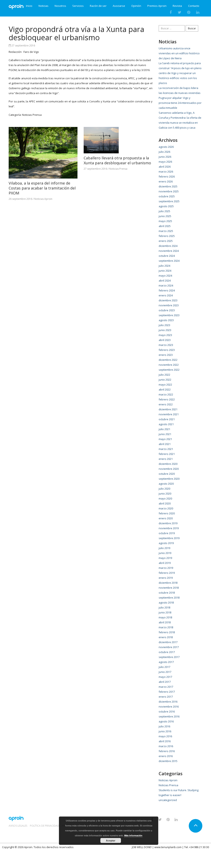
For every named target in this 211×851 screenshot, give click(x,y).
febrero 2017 (167, 692)
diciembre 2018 (168, 583)
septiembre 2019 (169, 538)
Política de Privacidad (44, 825)
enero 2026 (166, 181)
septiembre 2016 (169, 716)
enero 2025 (166, 241)
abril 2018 (165, 622)
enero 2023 (166, 355)
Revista (177, 6)
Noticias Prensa (32, 115)
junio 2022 (165, 379)
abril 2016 (165, 741)
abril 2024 (165, 280)
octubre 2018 (167, 592)
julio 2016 (164, 726)
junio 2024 (165, 270)
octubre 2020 (167, 474)
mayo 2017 (165, 677)
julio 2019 (164, 548)
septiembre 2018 (169, 597)
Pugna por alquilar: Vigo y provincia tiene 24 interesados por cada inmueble (180, 103)
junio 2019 (165, 553)
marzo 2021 (166, 449)
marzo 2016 (166, 746)
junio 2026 (165, 157)
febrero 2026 (167, 176)
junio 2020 (165, 493)
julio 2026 (164, 152)
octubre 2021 (167, 419)
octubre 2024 (167, 256)
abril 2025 (165, 226)
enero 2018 (166, 637)
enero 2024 (166, 295)
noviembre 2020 (169, 469)
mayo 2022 (165, 384)
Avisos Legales (18, 825)
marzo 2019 (166, 568)
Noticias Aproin (43, 199)
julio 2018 (164, 607)
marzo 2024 (166, 285)
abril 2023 (165, 340)
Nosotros (60, 6)
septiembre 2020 (169, 479)
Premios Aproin (156, 6)
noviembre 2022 (169, 365)
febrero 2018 (167, 632)
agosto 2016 (166, 721)
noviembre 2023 (169, 305)
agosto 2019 (166, 543)
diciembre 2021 (168, 409)
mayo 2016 (165, 736)
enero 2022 (166, 404)
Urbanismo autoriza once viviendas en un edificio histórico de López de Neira (179, 53)
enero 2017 (166, 696)
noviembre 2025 (169, 191)
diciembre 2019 (168, 523)
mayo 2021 (165, 439)
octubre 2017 (167, 652)
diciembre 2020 (168, 464)
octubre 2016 (167, 711)
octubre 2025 (167, 196)
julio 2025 (164, 211)
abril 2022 (165, 389)
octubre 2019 (167, 533)
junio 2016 (165, 731)
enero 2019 (166, 578)
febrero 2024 (167, 290)
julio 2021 (164, 429)
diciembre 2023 (168, 300)
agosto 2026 (166, 147)
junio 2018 (165, 612)
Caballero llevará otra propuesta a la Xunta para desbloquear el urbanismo (117, 160)
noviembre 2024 (169, 251)
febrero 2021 (167, 454)
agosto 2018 (166, 602)
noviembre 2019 (169, 528)
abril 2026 (165, 166)
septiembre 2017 (169, 657)
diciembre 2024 (168, 246)
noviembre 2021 (169, 414)
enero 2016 (166, 756)
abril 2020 (165, 503)
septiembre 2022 (169, 370)
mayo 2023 (165, 335)
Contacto (193, 6)
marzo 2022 (166, 394)
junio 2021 (165, 434)
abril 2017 (165, 682)
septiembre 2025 (169, 201)
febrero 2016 (167, 751)
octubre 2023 (167, 310)
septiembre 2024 (169, 261)
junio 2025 (165, 216)
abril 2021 (165, 444)
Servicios (78, 6)
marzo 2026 (166, 171)
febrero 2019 (167, 573)
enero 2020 (166, 518)
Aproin (28, 847)
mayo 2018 (165, 617)
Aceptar (110, 840)
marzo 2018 (166, 627)
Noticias (43, 6)
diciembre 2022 (168, 360)
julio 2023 (164, 325)
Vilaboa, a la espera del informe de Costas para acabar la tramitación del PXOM (42, 188)
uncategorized (168, 800)
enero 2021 (166, 459)
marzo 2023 (166, 345)
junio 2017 (165, 672)
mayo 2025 (165, 221)
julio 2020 (164, 488)
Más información (133, 835)
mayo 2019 (165, 558)
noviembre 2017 (169, 647)
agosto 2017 (166, 662)
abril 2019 (165, 563)
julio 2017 (164, 667)
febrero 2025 (167, 236)
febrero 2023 (167, 350)
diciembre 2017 (168, 642)
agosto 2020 (166, 483)
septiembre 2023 (169, 315)
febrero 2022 (167, 399)
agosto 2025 (166, 206)
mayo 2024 (165, 275)
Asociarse (119, 6)
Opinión (136, 6)
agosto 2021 (166, 424)
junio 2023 (165, 330)
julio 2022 (164, 374)
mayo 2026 (165, 161)
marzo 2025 (166, 231)
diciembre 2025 (168, 186)
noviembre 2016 (169, 706)
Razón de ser (98, 6)
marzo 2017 (166, 687)
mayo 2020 (165, 498)
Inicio (29, 6)
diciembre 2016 (168, 701)
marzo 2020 (166, 508)
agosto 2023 (166, 320)
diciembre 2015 (168, 761)
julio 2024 (164, 265)
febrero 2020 (167, 513)
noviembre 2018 (169, 587)
